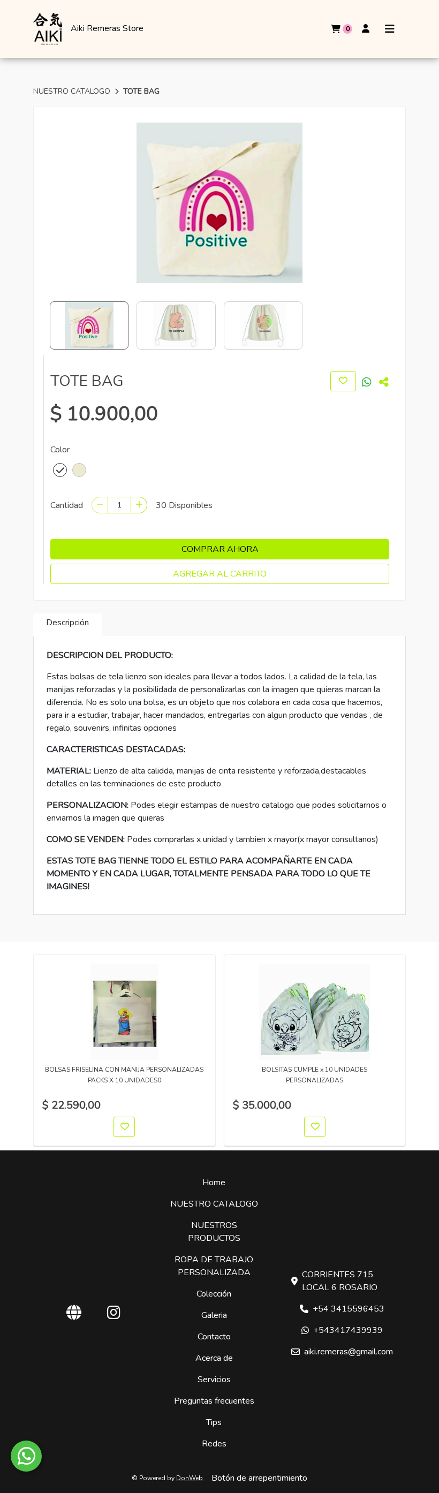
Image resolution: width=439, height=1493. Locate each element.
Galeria (214, 1315)
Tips (214, 1422)
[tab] (67, 624)
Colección (213, 1294)
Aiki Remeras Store (107, 29)
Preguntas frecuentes (214, 1401)
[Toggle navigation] (390, 29)
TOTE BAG (141, 91)
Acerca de (214, 1358)
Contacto (214, 1337)
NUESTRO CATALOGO (72, 91)
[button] (60, 470)
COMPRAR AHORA (220, 549)
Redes (214, 1444)
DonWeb (189, 1478)
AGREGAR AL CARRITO (220, 574)
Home (213, 1182)
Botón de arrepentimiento (259, 1478)
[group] (219, 203)
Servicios (214, 1379)
